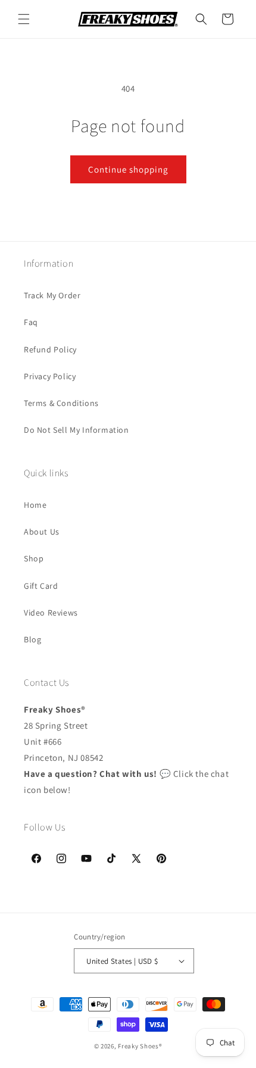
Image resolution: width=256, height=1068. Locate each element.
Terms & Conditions (61, 403)
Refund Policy (50, 349)
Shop (33, 558)
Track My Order (52, 295)
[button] (24, 19)
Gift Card (41, 585)
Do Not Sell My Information (76, 429)
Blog (32, 639)
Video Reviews (51, 612)
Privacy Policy (50, 376)
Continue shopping (128, 169)
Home (35, 504)
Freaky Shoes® (140, 1046)
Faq (31, 322)
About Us (42, 531)
